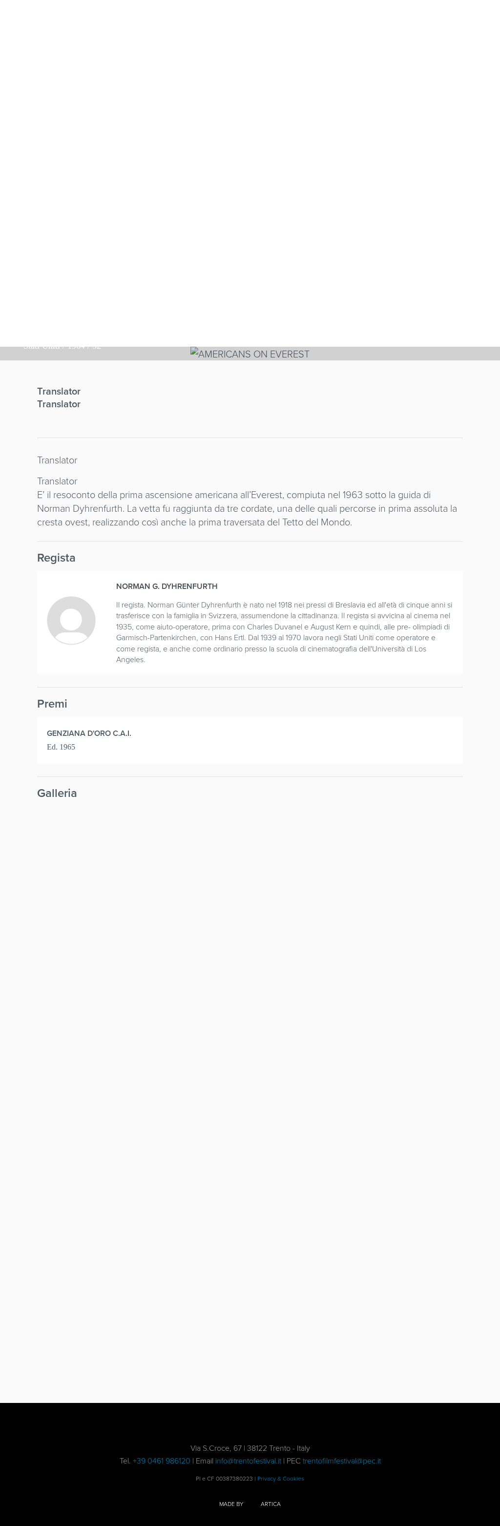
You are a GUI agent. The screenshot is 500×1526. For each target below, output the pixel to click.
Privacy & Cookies (280, 1478)
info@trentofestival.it (248, 1460)
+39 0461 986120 (161, 1460)
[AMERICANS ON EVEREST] (87, 842)
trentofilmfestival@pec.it (342, 1460)
